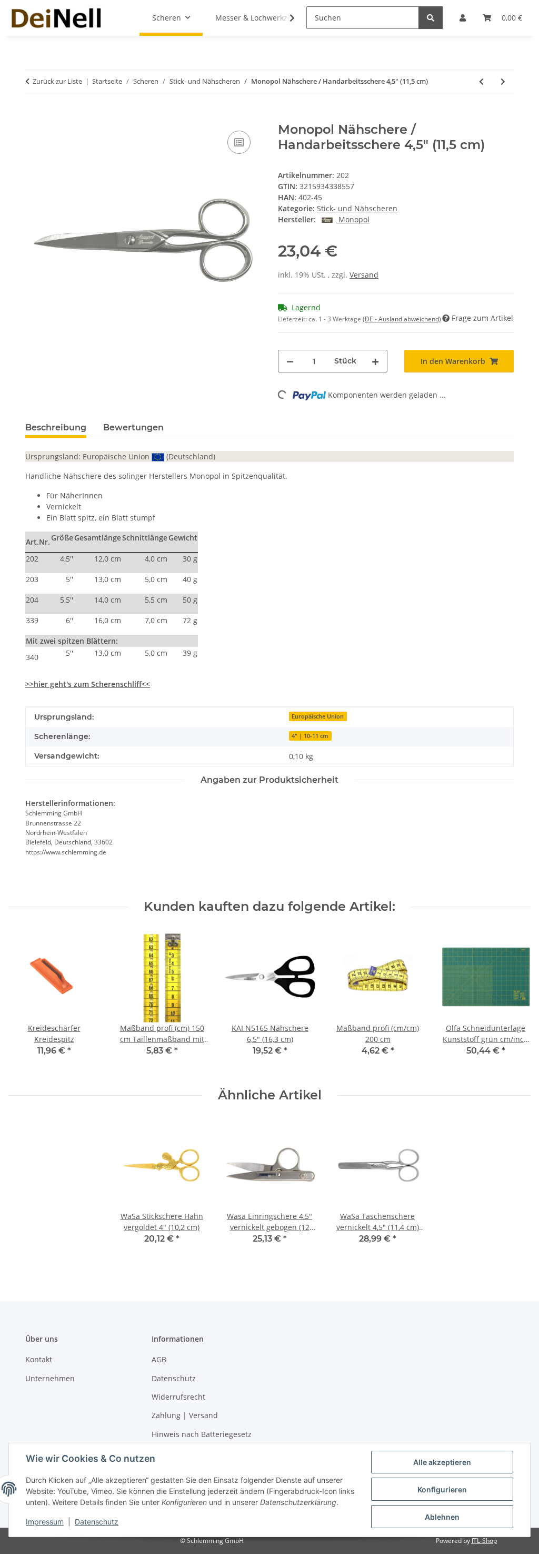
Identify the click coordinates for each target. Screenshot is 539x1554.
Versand (364, 275)
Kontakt (38, 1359)
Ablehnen (442, 1516)
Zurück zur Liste (57, 81)
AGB (159, 1359)
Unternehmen (50, 1378)
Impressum (45, 1521)
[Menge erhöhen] (375, 361)
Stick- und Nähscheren (357, 208)
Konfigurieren (442, 1489)
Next (513, 1001)
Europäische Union (318, 716)
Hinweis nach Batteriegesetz (202, 1434)
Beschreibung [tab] (55, 427)
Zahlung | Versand (185, 1415)
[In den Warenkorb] (33, 116)
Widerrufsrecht (178, 1397)
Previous (26, 1001)
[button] (285, 18)
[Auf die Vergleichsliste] (239, 142)
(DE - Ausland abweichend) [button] (402, 318)
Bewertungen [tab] (133, 427)
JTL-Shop (484, 1540)
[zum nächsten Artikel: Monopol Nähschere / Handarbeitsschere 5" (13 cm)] (503, 81)
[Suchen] (430, 17)
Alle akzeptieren (442, 1462)
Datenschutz (96, 1521)
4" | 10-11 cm (310, 736)
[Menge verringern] (290, 361)
